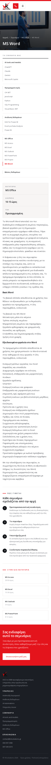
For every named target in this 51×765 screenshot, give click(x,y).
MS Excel (8, 147)
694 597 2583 (8, 743)
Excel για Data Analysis (14, 126)
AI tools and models (13, 62)
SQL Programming (12, 105)
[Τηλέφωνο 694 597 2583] (15, 6)
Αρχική (5, 37)
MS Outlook (9, 151)
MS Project (9, 159)
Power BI (8, 130)
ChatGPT (8, 67)
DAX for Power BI (11, 122)
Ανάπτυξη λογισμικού (11, 695)
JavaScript (9, 96)
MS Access (9, 143)
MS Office (25, 37)
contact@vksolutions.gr (12, 739)
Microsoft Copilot (11, 79)
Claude (7, 71)
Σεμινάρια (15, 37)
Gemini (7, 75)
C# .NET (8, 92)
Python (7, 100)
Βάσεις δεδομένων (12, 172)
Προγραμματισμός (12, 88)
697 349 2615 (8, 747)
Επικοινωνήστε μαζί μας (16, 656)
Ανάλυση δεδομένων (13, 117)
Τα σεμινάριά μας (12, 55)
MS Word (9, 164)
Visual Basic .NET (11, 109)
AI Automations (9, 703)
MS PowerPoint (11, 155)
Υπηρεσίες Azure (9, 707)
